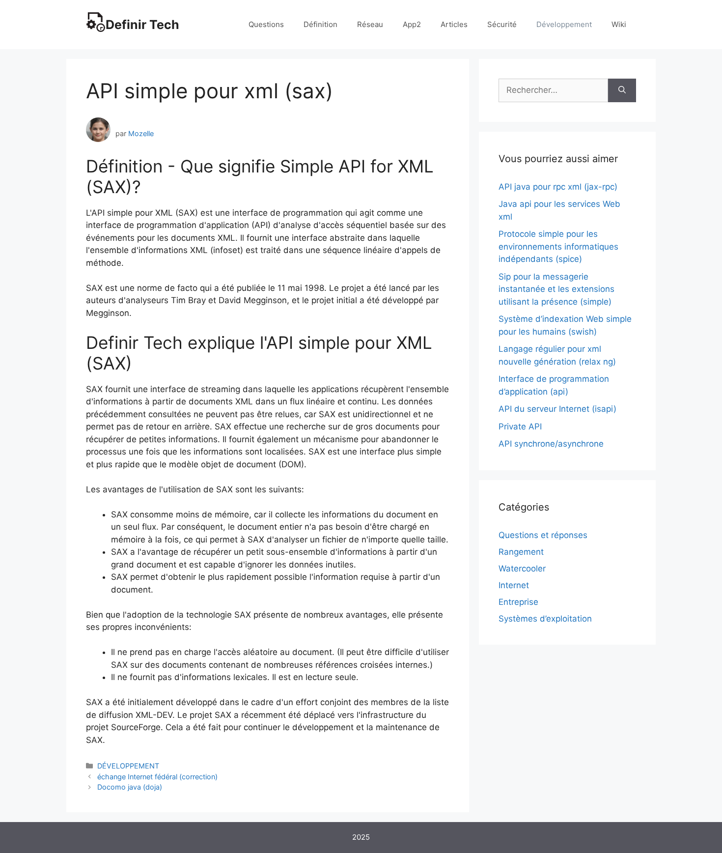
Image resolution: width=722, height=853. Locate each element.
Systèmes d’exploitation (545, 619)
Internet (514, 585)
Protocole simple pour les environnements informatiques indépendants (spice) (558, 246)
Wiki (618, 24)
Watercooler (522, 568)
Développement (564, 24)
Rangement (521, 552)
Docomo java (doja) (129, 787)
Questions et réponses (543, 535)
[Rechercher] (622, 90)
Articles (454, 24)
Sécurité (502, 24)
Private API (520, 426)
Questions (266, 24)
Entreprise (518, 602)
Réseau (370, 24)
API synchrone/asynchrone (551, 444)
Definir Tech (142, 24)
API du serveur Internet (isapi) (557, 409)
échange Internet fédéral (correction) (157, 776)
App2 (412, 24)
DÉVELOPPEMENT (128, 766)
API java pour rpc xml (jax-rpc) (558, 187)
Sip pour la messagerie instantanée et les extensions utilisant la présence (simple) (556, 289)
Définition (320, 24)
